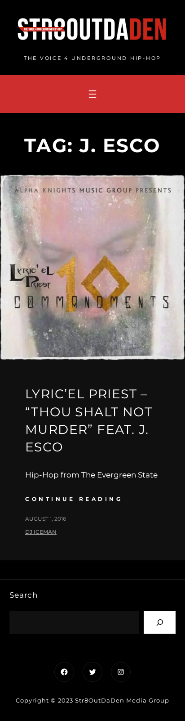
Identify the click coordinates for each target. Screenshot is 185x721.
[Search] (160, 622)
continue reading (74, 499)
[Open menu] (92, 94)
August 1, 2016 (45, 518)
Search (23, 594)
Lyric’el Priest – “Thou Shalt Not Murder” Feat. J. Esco (88, 420)
